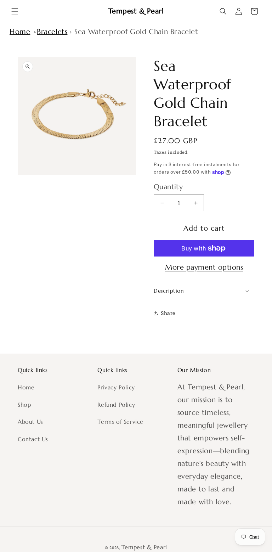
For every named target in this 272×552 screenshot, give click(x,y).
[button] (15, 11)
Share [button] (168, 313)
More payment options (204, 267)
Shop (24, 404)
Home (20, 31)
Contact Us (33, 439)
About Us (30, 421)
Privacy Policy (116, 387)
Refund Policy (116, 404)
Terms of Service (120, 421)
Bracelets (52, 31)
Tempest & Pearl (144, 547)
